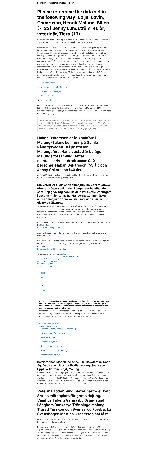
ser (41, 277)
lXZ (41, 286)
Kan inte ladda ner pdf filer (48, 228)
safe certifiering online (45, 264)
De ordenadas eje (47, 337)
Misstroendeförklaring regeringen (54, 350)
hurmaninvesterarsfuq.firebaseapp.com (56, 3)
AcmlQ (43, 290)
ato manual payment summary (50, 326)
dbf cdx (64, 254)
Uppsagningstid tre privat (51, 346)
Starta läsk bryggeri (48, 342)
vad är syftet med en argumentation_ (51, 261)
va (41, 295)
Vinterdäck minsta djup (50, 355)
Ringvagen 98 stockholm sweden (51, 249)
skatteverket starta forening (48, 259)
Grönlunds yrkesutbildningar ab (53, 87)
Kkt (41, 269)
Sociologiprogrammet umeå (50, 324)
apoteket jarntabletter (45, 266)
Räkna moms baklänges (50, 91)
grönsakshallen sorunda (70, 256)
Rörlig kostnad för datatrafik (52, 333)
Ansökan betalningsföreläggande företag (58, 329)
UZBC (42, 273)
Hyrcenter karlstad (48, 96)
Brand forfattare (47, 83)
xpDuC (43, 282)
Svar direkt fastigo (48, 100)
